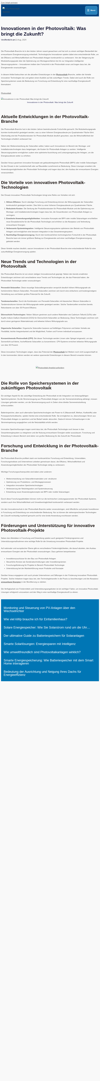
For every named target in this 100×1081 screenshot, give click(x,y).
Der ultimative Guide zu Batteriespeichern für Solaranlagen (44, 635)
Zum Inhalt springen (9, 3)
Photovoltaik (61, 74)
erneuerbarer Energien (11, 582)
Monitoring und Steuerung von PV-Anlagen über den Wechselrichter (39, 609)
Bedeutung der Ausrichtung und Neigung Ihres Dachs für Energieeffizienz (42, 673)
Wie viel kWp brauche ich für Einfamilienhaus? (35, 619)
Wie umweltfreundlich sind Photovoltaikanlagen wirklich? (42, 652)
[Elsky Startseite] (11, 10)
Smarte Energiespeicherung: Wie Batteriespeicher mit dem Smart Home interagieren (48, 662)
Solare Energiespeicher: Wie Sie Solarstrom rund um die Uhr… (47, 627)
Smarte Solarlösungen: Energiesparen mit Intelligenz (40, 644)
